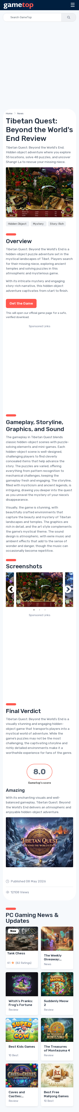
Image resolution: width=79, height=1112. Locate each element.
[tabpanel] (39, 589)
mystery (37, 281)
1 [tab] (34, 610)
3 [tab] (45, 610)
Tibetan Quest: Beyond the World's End (35, 249)
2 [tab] (39, 610)
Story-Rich (57, 223)
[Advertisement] (39, 65)
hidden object (53, 286)
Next (67, 589)
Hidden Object (17, 223)
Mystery (38, 223)
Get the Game (21, 303)
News (20, 113)
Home (9, 113)
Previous (11, 589)
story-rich (13, 286)
